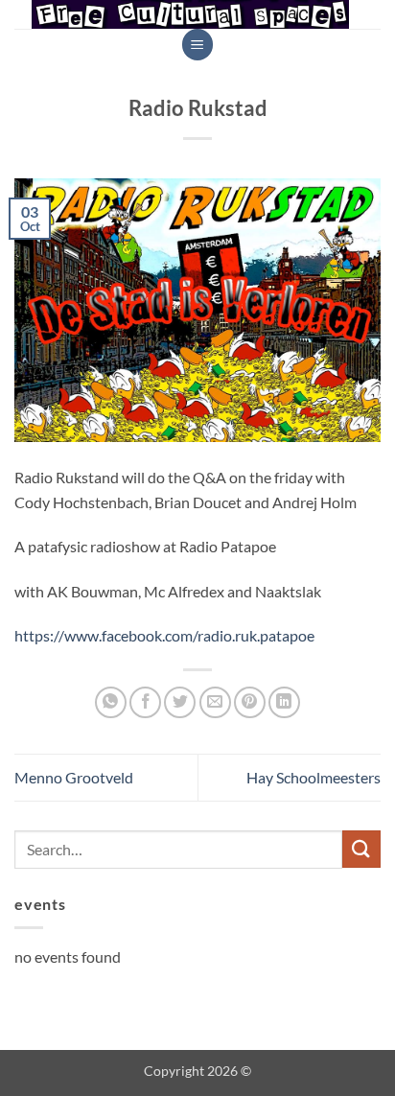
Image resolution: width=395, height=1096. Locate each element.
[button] (197, 44)
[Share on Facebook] (145, 702)
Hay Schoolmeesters (313, 777)
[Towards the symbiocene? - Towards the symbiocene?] (190, 14)
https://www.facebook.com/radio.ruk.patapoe (164, 635)
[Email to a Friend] (215, 702)
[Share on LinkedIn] (284, 702)
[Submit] (361, 849)
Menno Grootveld (73, 777)
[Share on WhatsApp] (111, 702)
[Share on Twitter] (180, 702)
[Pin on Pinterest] (250, 702)
